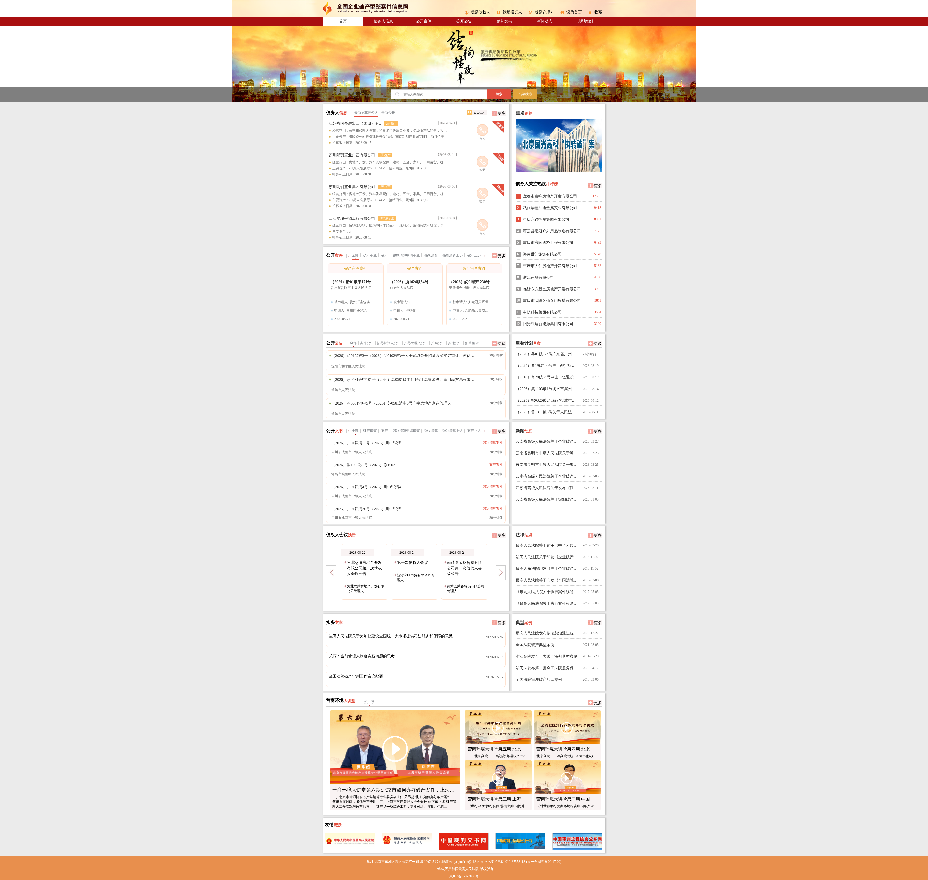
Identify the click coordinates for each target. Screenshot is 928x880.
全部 (353, 343)
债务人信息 (383, 21)
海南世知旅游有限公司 (542, 254)
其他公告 (455, 343)
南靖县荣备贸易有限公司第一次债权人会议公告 (464, 568)
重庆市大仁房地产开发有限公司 (550, 266)
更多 (502, 113)
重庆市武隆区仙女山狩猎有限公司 (552, 300)
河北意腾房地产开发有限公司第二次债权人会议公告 (364, 568)
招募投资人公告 (389, 343)
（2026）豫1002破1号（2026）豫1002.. (364, 465)
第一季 (369, 702)
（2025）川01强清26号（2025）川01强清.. (367, 509)
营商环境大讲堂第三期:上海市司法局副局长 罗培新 (517, 799)
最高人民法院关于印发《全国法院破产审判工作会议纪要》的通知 (548, 580)
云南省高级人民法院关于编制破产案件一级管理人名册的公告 (548, 499)
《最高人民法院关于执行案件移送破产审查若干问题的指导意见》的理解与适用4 (548, 592)
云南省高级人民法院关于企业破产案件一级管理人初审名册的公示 (548, 476)
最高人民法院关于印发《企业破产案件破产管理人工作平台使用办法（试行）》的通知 (548, 557)
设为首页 (574, 12)
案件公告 (367, 343)
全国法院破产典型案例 (535, 645)
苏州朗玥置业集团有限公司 (352, 155)
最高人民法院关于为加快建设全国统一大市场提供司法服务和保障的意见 (391, 636)
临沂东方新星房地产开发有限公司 (552, 289)
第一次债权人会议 (412, 562)
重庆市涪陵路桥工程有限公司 (548, 242)
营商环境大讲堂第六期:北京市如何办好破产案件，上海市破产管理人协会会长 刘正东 (423, 790)
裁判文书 (504, 21)
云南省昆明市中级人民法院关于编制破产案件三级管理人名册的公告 (548, 465)
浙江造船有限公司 (538, 277)
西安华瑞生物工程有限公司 (352, 218)
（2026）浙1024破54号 (409, 282)
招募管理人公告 (416, 343)
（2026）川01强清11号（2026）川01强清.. (367, 443)
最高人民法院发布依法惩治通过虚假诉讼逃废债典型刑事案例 (548, 633)
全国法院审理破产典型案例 (539, 679)
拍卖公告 (438, 343)
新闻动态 (544, 21)
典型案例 (585, 21)
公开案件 (423, 21)
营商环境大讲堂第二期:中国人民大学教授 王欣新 (583, 799)
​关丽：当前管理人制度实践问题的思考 (362, 656)
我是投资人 (512, 12)
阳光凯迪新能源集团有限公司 (548, 324)
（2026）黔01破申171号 (351, 282)
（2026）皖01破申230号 (469, 282)
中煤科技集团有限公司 (542, 312)
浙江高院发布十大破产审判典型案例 (547, 656)
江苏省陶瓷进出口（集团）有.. (355, 123)
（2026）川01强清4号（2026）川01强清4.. (367, 487)
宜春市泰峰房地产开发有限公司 (550, 196)
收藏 (598, 12)
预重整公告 (473, 343)
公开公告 (464, 21)
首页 (343, 21)
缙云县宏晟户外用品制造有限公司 (552, 231)
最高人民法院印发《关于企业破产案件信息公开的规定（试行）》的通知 (548, 569)
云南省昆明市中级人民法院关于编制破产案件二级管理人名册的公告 (548, 453)
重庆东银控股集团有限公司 (546, 219)
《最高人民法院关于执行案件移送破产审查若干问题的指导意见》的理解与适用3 (548, 603)
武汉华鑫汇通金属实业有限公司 (550, 208)
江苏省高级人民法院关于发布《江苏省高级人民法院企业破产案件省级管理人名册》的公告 (548, 488)
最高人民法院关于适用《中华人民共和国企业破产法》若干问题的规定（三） (548, 545)
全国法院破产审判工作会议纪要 (356, 676)
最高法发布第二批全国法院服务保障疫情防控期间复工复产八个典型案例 (548, 668)
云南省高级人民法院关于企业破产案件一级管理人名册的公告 (548, 441)
